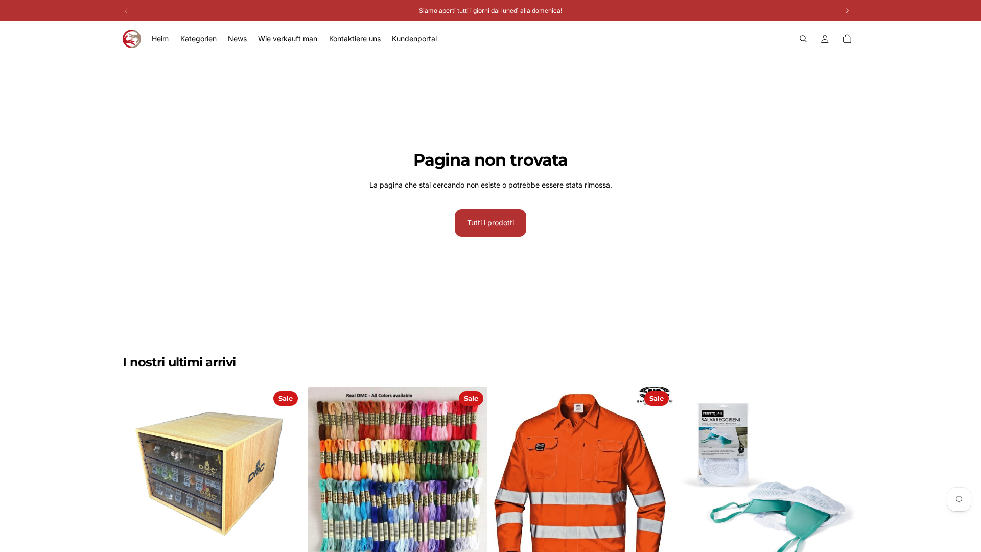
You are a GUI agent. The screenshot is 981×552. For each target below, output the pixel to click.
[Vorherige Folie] (323, 477)
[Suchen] (803, 39)
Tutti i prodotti (490, 222)
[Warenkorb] (847, 39)
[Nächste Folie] (472, 477)
